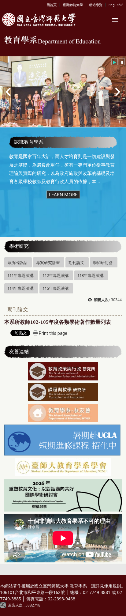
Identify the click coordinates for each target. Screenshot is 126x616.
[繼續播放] (114, 62)
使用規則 (112, 586)
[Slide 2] (25, 126)
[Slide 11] (93, 126)
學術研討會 (103, 262)
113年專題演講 (90, 275)
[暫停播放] (122, 62)
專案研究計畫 (48, 262)
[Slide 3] (33, 126)
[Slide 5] (48, 126)
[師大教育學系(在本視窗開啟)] (38, 20)
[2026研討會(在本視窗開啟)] (62, 496)
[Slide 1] (18, 126)
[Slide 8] (70, 126)
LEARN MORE (63, 194)
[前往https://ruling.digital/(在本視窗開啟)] (4, 605)
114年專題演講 (20, 288)
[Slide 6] (55, 126)
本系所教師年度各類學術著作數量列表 (57, 322)
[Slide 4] (40, 126)
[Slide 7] (63, 126)
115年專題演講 (56, 288)
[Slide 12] (100, 126)
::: (47, 4)
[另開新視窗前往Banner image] (63, 413)
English (114, 5)
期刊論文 (76, 262)
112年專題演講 (56, 275)
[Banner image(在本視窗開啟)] (63, 372)
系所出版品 (17, 262)
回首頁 (51, 5)
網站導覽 (95, 5)
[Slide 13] (108, 126)
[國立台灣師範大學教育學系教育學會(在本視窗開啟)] (63, 468)
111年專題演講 (20, 275)
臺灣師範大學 (73, 5)
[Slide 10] (85, 126)
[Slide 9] (78, 126)
